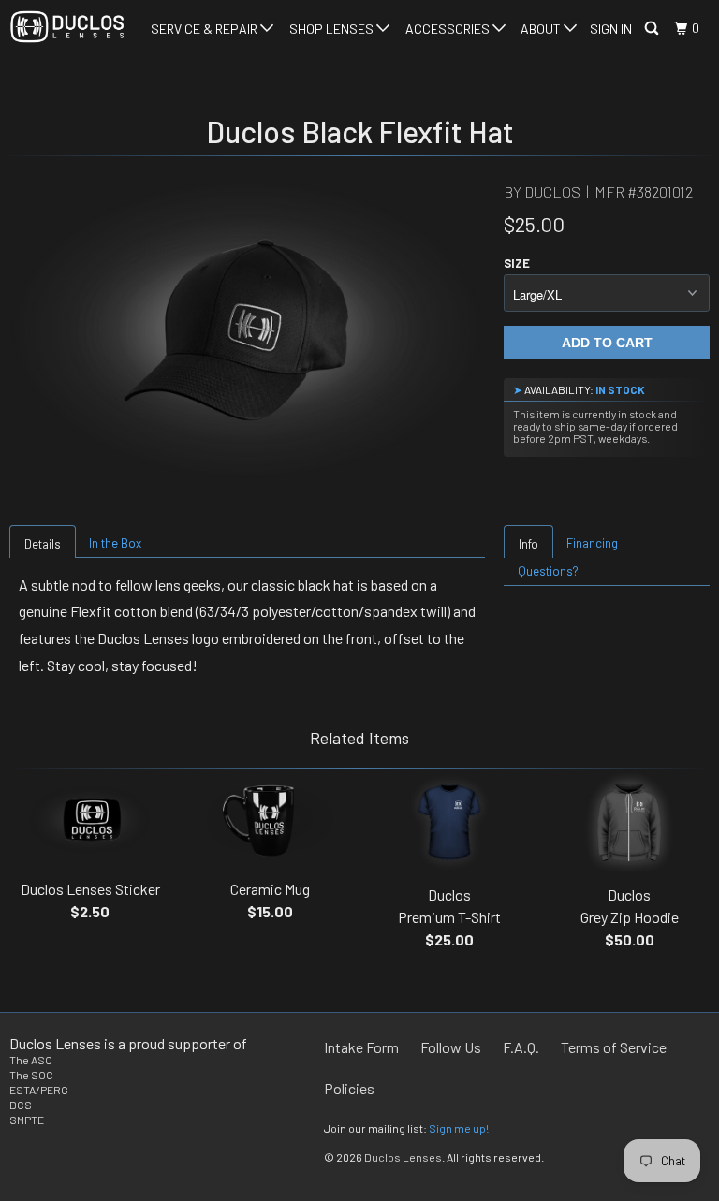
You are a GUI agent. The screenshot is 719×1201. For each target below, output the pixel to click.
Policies (349, 1088)
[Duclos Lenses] (67, 27)
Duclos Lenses (403, 1157)
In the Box (115, 542)
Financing (592, 542)
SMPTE (26, 1119)
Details (42, 543)
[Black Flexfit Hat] (247, 329)
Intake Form (361, 1047)
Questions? (548, 571)
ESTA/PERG (38, 1089)
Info (528, 543)
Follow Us (450, 1047)
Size (517, 263)
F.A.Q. (521, 1047)
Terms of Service (614, 1047)
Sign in (611, 29)
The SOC (31, 1074)
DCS (20, 1104)
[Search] (653, 28)
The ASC (30, 1059)
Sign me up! (459, 1128)
